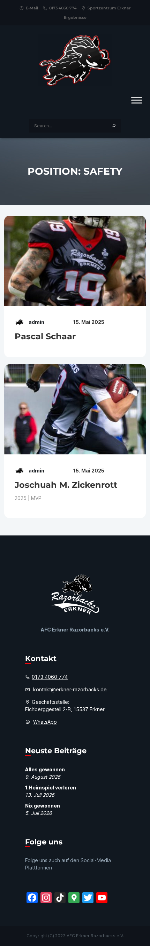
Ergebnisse (75, 17)
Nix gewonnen (42, 806)
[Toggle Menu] (136, 100)
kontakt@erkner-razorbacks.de (70, 689)
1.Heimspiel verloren (50, 787)
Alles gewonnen (45, 769)
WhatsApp (45, 722)
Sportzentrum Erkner (109, 8)
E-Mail (32, 8)
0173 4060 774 (62, 8)
